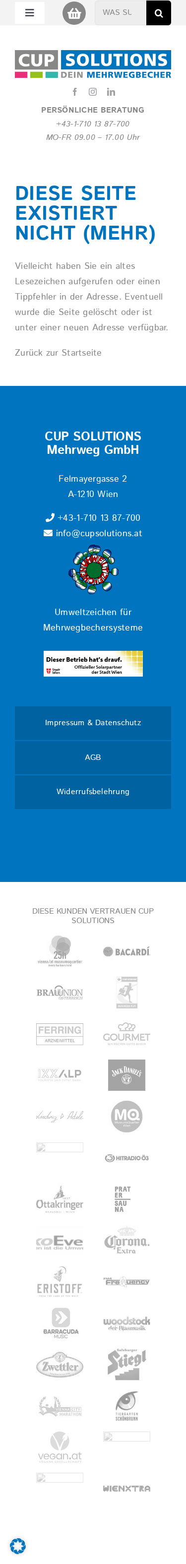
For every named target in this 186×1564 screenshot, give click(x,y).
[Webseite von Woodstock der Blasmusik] (126, 1323)
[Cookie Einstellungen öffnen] (18, 1551)
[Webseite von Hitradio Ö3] (126, 1158)
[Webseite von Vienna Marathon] (59, 1406)
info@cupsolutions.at (97, 533)
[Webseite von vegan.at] (59, 1447)
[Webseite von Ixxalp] (59, 1075)
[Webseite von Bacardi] (126, 951)
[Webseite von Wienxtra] (126, 1488)
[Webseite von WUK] (59, 1488)
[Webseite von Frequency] (126, 1282)
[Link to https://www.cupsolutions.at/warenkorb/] (74, 13)
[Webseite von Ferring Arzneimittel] (59, 1034)
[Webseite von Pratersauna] (126, 1199)
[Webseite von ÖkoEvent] (59, 1240)
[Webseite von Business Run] (126, 992)
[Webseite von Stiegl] (126, 1364)
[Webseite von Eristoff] (59, 1282)
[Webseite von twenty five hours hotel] (59, 951)
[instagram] (93, 92)
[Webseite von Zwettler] (59, 1364)
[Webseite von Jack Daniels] (126, 1075)
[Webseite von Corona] (126, 1240)
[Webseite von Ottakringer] (59, 1199)
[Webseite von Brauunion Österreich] (59, 992)
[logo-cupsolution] (93, 54)
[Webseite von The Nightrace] (59, 1158)
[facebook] (75, 92)
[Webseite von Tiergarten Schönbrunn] (126, 1406)
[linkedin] (111, 92)
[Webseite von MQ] (126, 1116)
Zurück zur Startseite (58, 353)
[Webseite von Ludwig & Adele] (59, 1116)
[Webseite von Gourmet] (126, 1034)
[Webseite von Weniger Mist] (126, 1447)
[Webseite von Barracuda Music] (59, 1323)
